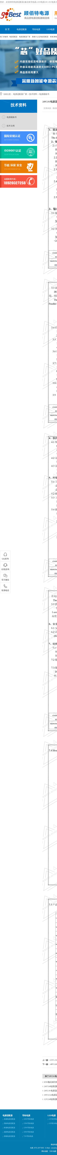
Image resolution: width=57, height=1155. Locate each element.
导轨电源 (36, 29)
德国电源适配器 (9, 1132)
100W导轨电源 (29, 1132)
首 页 (7, 29)
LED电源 (52, 1115)
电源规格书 (44, 94)
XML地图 (52, 1151)
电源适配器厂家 (25, 37)
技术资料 (33, 94)
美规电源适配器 (9, 1119)
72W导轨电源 (28, 1136)
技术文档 (11, 126)
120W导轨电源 (29, 1128)
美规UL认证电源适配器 (40, 37)
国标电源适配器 (9, 1123)
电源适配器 (22, 29)
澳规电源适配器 (9, 1136)
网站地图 (44, 1151)
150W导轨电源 (29, 1123)
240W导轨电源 (29, 1119)
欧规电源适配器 (9, 1128)
